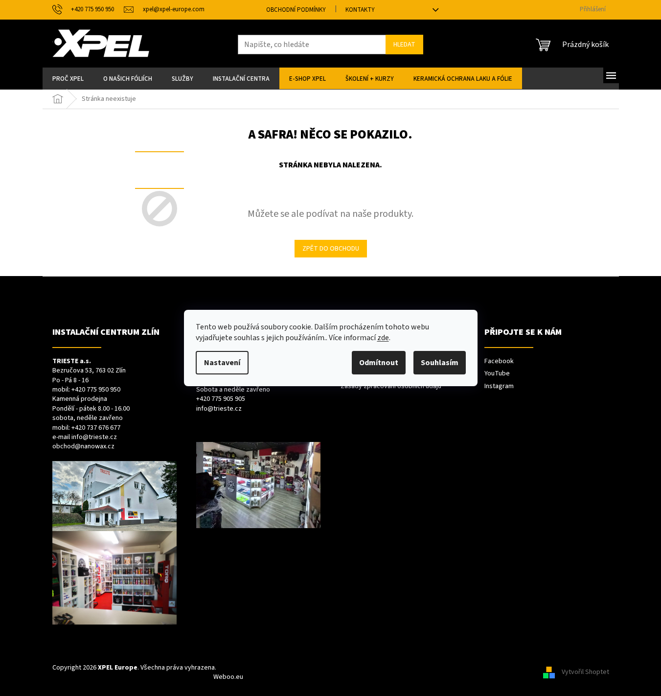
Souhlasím (439, 362)
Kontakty (360, 9)
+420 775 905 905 (220, 399)
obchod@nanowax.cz (83, 446)
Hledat (404, 44)
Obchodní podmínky (296, 9)
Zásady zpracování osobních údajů (391, 386)
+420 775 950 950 (95, 389)
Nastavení (222, 362)
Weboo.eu (228, 677)
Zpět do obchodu (330, 249)
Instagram (499, 386)
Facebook (499, 361)
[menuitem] (68, 78)
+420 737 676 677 (95, 428)
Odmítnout (378, 362)
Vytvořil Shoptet (585, 672)
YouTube (497, 373)
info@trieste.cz (94, 437)
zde (383, 337)
